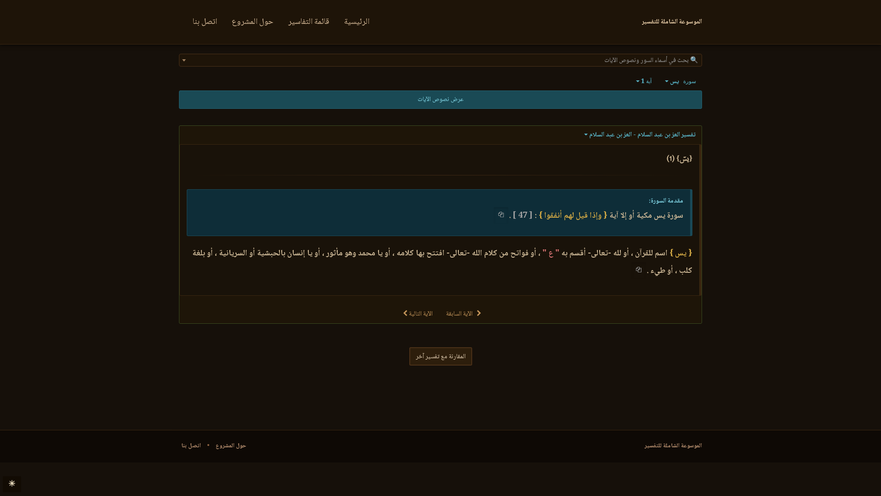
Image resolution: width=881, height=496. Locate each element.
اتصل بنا (205, 22)
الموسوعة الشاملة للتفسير (673, 446)
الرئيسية (356, 22)
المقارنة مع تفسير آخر (441, 356)
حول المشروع (252, 22)
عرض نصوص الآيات (440, 99)
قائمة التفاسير (308, 22)
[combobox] (440, 60)
